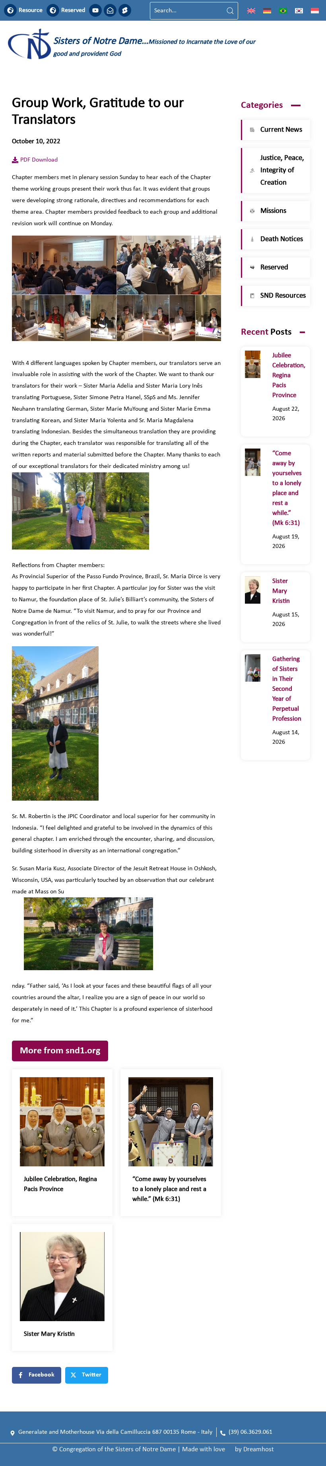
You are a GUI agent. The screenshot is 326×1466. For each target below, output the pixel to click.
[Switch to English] (251, 10)
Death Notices (281, 239)
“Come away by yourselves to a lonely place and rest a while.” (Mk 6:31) (169, 1189)
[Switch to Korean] (299, 10)
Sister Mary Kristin (49, 1334)
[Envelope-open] (110, 10)
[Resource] (10, 10)
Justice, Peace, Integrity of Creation (282, 170)
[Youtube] (95, 10)
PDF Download (39, 160)
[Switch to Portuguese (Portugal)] (283, 10)
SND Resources (283, 296)
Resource (31, 10)
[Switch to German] (267, 10)
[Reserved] (53, 10)
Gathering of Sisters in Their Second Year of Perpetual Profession (286, 689)
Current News (281, 130)
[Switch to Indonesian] (315, 10)
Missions (273, 211)
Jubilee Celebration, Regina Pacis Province (288, 375)
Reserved (73, 10)
